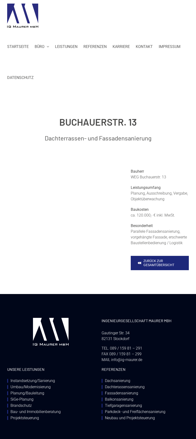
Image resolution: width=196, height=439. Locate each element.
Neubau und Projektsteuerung (130, 418)
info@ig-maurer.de (126, 359)
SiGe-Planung (22, 399)
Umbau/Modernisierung (31, 387)
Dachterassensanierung (125, 387)
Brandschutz (21, 406)
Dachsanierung (117, 381)
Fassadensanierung (121, 393)
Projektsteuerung (25, 418)
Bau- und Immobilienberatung (36, 412)
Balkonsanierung (119, 399)
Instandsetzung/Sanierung (33, 381)
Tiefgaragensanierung (123, 406)
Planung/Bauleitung (27, 393)
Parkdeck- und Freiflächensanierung (135, 412)
